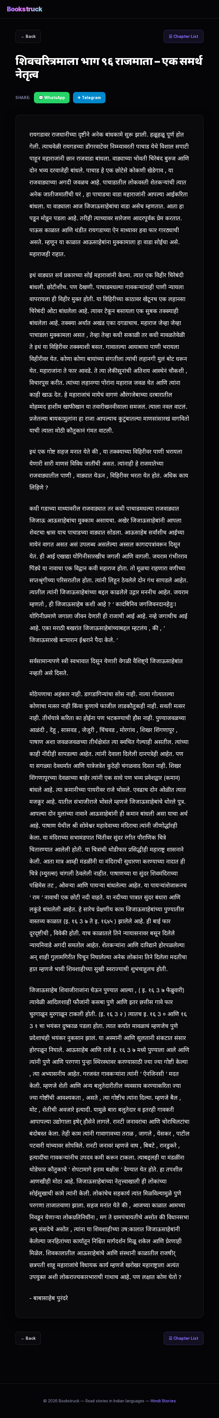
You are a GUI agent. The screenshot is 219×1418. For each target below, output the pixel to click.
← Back (28, 36)
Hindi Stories (163, 1401)
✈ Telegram (89, 97)
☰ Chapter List (183, 36)
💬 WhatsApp (51, 97)
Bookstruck (24, 9)
